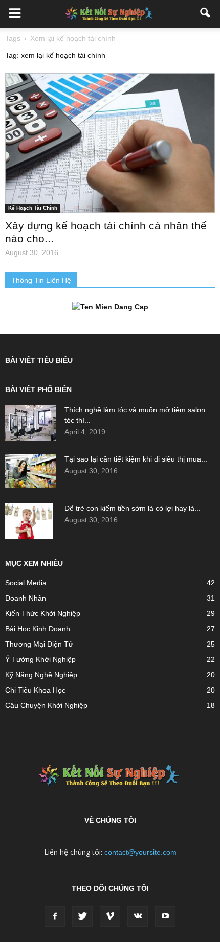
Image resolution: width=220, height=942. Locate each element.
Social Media (26, 583)
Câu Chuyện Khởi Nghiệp (46, 705)
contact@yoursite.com (140, 852)
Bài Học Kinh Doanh (37, 629)
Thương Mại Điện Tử (39, 644)
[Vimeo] (110, 916)
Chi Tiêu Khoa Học (35, 690)
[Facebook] (55, 916)
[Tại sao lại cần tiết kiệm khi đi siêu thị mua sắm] (30, 471)
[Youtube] (165, 916)
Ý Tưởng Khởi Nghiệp (40, 659)
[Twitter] (82, 916)
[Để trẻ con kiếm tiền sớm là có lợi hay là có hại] (29, 521)
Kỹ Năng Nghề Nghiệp (41, 675)
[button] (205, 14)
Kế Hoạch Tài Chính (32, 208)
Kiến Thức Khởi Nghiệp (42, 613)
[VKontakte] (137, 916)
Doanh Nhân (25, 598)
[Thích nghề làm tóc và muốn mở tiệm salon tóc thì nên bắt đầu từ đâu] (30, 423)
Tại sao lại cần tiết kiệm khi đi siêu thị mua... (135, 459)
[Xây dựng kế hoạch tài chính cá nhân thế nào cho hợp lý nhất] (110, 143)
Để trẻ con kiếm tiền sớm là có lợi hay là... (132, 508)
